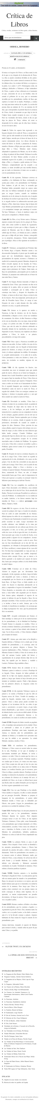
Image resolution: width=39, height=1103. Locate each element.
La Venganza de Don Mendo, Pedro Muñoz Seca (18, 974)
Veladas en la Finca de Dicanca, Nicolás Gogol (18, 1039)
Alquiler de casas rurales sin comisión (15, 1080)
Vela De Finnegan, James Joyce (13, 1036)
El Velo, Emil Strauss (10, 1023)
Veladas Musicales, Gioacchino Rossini (15, 1033)
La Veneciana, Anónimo (11, 999)
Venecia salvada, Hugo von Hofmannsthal (16, 990)
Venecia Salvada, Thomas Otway (14, 1004)
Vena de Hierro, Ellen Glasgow (13, 1007)
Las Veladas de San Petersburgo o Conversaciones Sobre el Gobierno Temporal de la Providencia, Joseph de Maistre (20, 1044)
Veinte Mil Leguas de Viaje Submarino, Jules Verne (19, 1069)
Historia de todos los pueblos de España (16, 1082)
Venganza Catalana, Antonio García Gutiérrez (17, 977)
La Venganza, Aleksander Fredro (14, 984)
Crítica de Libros (19, 19)
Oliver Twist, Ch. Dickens (16, 946)
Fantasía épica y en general (21, 53)
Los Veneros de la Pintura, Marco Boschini (17, 987)
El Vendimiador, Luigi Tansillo (13, 1013)
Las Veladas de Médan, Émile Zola (14, 1054)
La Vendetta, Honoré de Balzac (13, 1010)
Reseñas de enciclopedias (19, 56)
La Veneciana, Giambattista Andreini (15, 1002)
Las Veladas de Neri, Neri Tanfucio (14, 1048)
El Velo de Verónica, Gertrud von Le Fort (16, 1015)
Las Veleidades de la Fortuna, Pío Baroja (16, 1031)
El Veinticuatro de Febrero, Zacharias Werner (17, 1066)
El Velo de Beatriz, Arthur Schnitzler (15, 1021)
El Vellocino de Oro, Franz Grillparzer (15, 1018)
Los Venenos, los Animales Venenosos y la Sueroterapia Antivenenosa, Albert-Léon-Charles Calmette (18, 994)
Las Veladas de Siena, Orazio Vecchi (15, 1051)
